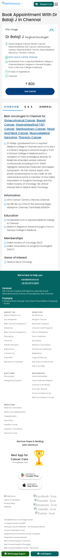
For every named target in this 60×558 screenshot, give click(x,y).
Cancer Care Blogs (41, 385)
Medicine (9, 405)
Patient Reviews (11, 345)
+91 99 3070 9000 (30, 283)
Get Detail (30, 91)
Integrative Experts (12, 380)
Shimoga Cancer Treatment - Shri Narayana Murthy (24, 527)
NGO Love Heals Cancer (43, 397)
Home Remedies (39, 376)
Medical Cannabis (13, 407)
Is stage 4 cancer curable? (14, 523)
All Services (37, 315)
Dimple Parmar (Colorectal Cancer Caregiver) (22, 534)
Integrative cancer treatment (15, 537)
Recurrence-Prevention (42, 362)
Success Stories (39, 389)
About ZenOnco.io (12, 315)
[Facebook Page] (45, 496)
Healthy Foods (11, 424)
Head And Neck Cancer (28, 49)
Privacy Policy (9, 503)
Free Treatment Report (42, 380)
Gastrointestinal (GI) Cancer (22, 46)
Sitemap (7, 507)
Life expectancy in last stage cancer (18, 520)
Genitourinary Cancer (31, 129)
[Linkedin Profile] (45, 509)
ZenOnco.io (10, 496)
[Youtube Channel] (45, 500)
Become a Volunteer (13, 362)
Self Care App (38, 366)
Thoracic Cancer (26, 52)
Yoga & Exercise (39, 357)
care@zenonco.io (30, 279)
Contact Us (9, 353)
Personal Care (10, 433)
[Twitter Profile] (45, 513)
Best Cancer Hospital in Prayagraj (17, 544)
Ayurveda (36, 340)
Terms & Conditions (12, 500)
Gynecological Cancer (19, 43)
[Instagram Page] (45, 504)
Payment (8, 357)
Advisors (8, 340)
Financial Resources (41, 393)
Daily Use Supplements (15, 412)
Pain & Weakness (40, 332)
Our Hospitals (10, 319)
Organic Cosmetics (13, 429)
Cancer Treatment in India (14, 530)
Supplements (10, 416)
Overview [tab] (11, 106)
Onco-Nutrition (39, 336)
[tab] (31, 106)
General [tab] (45, 106)
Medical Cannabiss (41, 345)
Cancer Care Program (42, 328)
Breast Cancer (38, 43)
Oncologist (9, 376)
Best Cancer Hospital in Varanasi (17, 541)
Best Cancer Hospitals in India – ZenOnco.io (21, 548)
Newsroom (9, 349)
